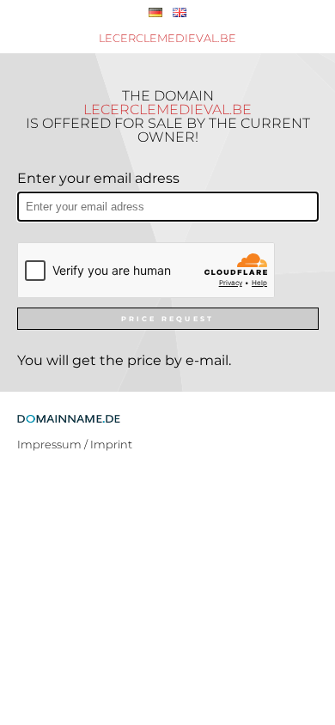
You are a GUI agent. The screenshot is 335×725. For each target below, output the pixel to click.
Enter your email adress (98, 178)
